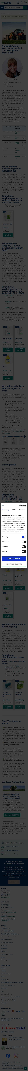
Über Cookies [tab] (22, 510)
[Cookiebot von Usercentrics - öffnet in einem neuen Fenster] (19, 506)
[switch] (24, 542)
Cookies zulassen (14, 558)
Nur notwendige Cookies (14, 564)
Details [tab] (14, 510)
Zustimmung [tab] (5, 510)
